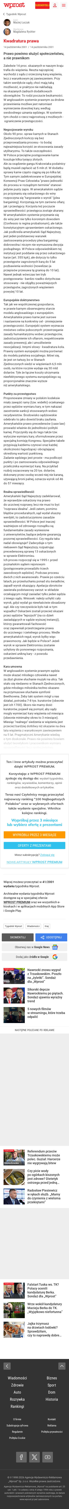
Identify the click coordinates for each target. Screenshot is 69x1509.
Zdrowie (17, 1385)
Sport (52, 1385)
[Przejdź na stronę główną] (2, 5)
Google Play (13, 910)
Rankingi (17, 1406)
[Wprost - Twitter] (34, 1457)
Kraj (47, 926)
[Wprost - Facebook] (21, 1457)
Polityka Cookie (17, 1438)
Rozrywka (17, 1399)
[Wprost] (3, 14)
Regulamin (17, 1431)
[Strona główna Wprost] (14, 5)
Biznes (52, 1378)
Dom (51, 1392)
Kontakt (52, 1419)
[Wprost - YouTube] (47, 1457)
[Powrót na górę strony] (61, 1366)
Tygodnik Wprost (13, 926)
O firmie (17, 1419)
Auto (17, 1392)
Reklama (51, 1425)
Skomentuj (17, 937)
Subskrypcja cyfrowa (17, 1425)
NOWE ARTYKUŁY (34, 862)
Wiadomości (33, 926)
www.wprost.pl (27, 1499)
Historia (52, 1399)
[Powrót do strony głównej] (7, 1366)
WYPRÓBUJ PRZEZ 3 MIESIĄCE (34, 835)
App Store (57, 906)
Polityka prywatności (51, 1431)
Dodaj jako (32, 957)
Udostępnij (54, 937)
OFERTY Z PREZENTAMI (34, 845)
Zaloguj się (47, 855)
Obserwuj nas (32, 947)
